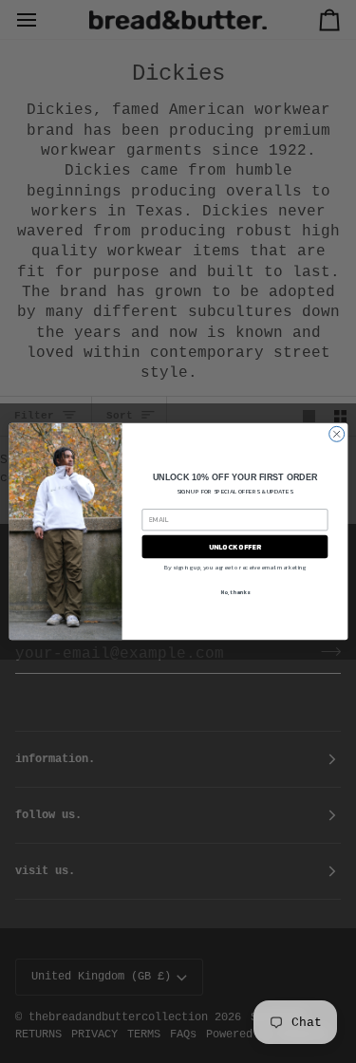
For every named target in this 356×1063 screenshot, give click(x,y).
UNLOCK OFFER (234, 546)
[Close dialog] (336, 433)
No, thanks (235, 592)
